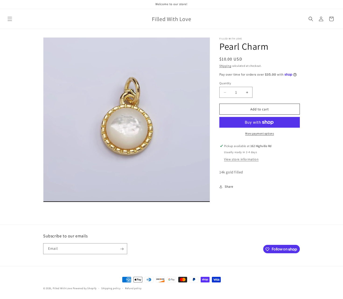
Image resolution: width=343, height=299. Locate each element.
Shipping (225, 65)
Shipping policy (111, 288)
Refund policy (133, 288)
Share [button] (229, 186)
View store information (241, 159)
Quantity (225, 83)
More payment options (259, 133)
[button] (10, 19)
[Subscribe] (122, 248)
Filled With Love (62, 288)
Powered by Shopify (85, 288)
